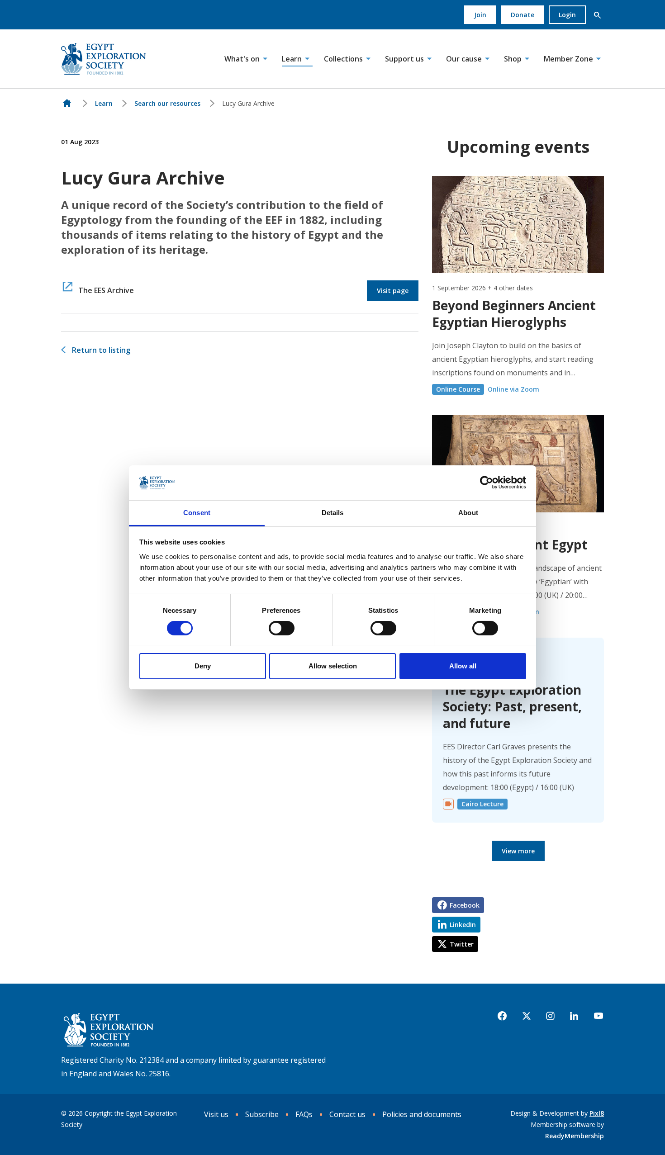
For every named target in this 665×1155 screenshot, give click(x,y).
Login (567, 14)
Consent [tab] (196, 512)
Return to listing (101, 350)
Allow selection (333, 666)
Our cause (464, 59)
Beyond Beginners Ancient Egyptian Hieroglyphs (514, 314)
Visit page (392, 290)
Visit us (216, 1114)
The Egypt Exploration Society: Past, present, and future (512, 706)
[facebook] (502, 1016)
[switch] (281, 628)
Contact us (347, 1114)
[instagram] (550, 1016)
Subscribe (262, 1114)
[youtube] (598, 1016)
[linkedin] (574, 1016)
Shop (513, 59)
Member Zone (568, 59)
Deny (203, 666)
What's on (242, 59)
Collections (343, 59)
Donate (522, 14)
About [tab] (468, 512)
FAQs (304, 1114)
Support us (404, 59)
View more (518, 851)
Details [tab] (333, 512)
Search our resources (167, 103)
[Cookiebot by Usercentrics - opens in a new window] (486, 482)
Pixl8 (596, 1113)
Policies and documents (421, 1114)
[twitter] (526, 1016)
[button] (597, 15)
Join (480, 14)
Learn (292, 59)
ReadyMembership (574, 1135)
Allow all (462, 666)
